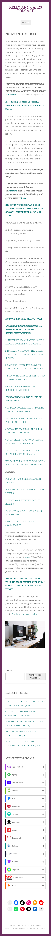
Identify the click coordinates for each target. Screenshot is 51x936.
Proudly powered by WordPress (25, 925)
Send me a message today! (24, 614)
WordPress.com (37, 929)
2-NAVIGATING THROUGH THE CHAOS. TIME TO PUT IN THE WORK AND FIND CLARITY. (24, 354)
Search (8, 670)
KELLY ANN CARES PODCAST (25, 9)
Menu (27, 22)
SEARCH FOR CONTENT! (35, 676)
